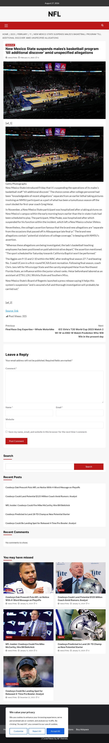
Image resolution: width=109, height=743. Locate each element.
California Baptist (63, 253)
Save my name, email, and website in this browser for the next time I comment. (48, 431)
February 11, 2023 (27, 57)
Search (8, 456)
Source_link (12, 310)
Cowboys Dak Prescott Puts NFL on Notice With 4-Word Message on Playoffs (43, 487)
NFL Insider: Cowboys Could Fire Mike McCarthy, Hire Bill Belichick (38, 505)
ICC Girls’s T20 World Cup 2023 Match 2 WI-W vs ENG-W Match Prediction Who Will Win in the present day (79, 331)
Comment (11, 368)
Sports (8, 590)
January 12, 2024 (26, 604)
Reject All (37, 731)
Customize (18, 731)
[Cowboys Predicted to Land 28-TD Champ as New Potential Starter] (81, 625)
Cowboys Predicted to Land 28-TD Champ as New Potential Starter (38, 514)
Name (9, 407)
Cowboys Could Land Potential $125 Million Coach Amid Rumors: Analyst (41, 496)
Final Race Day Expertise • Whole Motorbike (30, 327)
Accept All (55, 731)
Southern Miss (60, 275)
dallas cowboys (12, 684)
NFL (54, 14)
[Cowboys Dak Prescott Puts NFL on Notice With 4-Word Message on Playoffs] (28, 578)
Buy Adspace (82, 729)
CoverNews (48, 738)
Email (59, 407)
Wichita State (39, 275)
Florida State (13, 271)
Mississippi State (34, 267)
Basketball (10, 45)
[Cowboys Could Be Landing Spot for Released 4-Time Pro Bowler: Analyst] (28, 671)
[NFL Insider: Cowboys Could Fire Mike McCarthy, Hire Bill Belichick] (28, 625)
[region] (37, 722)
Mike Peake (55, 217)
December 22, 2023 (27, 697)
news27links (12, 57)
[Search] (102, 25)
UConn (21, 262)
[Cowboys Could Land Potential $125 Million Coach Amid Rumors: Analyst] (81, 578)
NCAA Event (49, 262)
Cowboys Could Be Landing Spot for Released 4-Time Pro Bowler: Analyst (41, 523)
